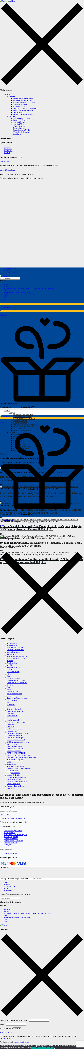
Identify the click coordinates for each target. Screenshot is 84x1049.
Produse (7, 94)
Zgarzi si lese (17, 134)
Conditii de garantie (11, 837)
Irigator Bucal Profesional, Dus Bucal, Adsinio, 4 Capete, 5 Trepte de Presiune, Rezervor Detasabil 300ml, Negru (40, 511)
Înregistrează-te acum (21, 1042)
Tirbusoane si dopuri (14, 751)
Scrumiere (10, 724)
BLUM (9, 665)
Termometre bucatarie (14, 746)
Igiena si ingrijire (19, 128)
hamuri (9, 689)
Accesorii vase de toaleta (21, 118)
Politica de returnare (11, 839)
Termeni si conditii (10, 843)
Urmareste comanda (11, 268)
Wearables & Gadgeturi (21, 132)
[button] (42, 313)
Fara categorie (11, 788)
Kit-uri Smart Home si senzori (17, 698)
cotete (9, 674)
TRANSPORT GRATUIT (16, 753)
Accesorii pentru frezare (15, 647)
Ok (33, 1048)
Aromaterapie (15, 773)
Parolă (3, 1024)
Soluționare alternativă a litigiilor (15, 835)
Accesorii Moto (18, 124)
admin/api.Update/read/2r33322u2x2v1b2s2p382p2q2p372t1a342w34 (28, 288)
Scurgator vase (12, 731)
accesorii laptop (12, 643)
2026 (6, 296)
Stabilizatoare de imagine (15, 738)
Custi (8, 676)
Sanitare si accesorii (20, 104)
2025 (6, 294)
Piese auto (10, 713)
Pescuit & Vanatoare (14, 779)
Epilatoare (10, 685)
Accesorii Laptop (19, 122)
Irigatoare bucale (12, 696)
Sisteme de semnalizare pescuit (17, 733)
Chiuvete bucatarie (13, 672)
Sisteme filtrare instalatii (15, 735)
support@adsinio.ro (7, 170)
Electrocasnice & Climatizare (23, 110)
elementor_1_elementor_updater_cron (17, 292)
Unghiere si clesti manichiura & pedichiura (21, 757)
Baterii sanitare (12, 663)
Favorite (7, 147)
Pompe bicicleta (12, 716)
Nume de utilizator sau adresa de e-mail (14, 1020)
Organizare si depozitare (15, 709)
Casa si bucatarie (19, 112)
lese (8, 702)
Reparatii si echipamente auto (23, 114)
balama (6, 286)
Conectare (17, 1028)
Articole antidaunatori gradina (17, 656)
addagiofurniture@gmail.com (15, 818)
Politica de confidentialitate (13, 841)
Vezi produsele (9, 272)
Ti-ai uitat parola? (6, 1032)
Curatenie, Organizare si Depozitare (25, 108)
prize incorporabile (13, 720)
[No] (54, 1048)
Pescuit (6, 290)
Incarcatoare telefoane (14, 694)
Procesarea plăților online (13, 831)
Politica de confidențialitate (44, 1048)
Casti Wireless (11, 669)
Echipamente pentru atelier (16, 680)
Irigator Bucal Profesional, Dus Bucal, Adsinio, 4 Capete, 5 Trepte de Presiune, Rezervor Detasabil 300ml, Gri (40, 528)
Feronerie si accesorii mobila (23, 98)
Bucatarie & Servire (20, 120)
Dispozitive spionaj (13, 678)
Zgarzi (9, 762)
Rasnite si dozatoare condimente (18, 722)
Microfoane (11, 705)
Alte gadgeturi (11, 654)
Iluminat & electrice (20, 106)
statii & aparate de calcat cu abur (18, 742)
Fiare (8, 687)
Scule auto (10, 727)
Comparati (8, 149)
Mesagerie (7, 845)
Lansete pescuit (12, 700)
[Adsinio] (7, 1)
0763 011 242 (5, 161)
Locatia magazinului (11, 853)
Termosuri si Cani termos (15, 749)
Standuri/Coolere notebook (16, 740)
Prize (8, 718)
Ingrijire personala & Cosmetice (24, 102)
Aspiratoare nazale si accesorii (17, 658)
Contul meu (8, 151)
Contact (7, 153)
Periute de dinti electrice (15, 711)
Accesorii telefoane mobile (22, 100)
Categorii (12, 96)
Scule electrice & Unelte (21, 130)
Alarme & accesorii (19, 126)
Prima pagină (8, 520)
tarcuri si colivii (12, 744)
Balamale (10, 661)
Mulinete (10, 707)
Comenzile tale (9, 833)
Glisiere (7, 284)
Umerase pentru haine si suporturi (18, 755)
